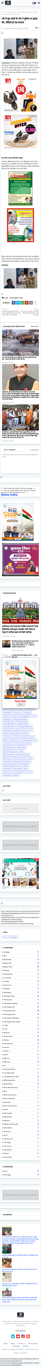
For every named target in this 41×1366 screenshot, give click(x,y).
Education (6, 733)
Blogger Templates (17, 1349)
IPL (36, 740)
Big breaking (21, 959)
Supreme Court (7, 772)
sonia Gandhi (17, 768)
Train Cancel (28, 772)
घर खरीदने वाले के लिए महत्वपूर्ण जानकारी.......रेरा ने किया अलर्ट (24, 656)
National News (21, 747)
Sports (25, 768)
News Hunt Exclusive (9, 754)
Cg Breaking (6, 712)
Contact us (21, 1344)
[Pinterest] (26, 302)
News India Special (23, 754)
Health (32, 737)
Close (20, 704)
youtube (25, 1346)
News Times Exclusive (19, 758)
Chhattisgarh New (8, 723)
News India (9, 495)
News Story (6, 758)
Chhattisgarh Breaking (20, 719)
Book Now (20, 700)
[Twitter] (18, 302)
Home (4, 12)
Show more (34, 326)
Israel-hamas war (8, 744)
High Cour (6, 740)
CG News (6, 716)
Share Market (24, 765)
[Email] (31, 302)
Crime (30, 730)
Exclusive (17, 737)
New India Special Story (10, 751)
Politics (30, 758)
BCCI (21, 956)
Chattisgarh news (25, 716)
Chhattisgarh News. (9, 726)
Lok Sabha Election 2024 (23, 744)
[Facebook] (14, 302)
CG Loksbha (27, 712)
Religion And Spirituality (10, 765)
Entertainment (7, 737)
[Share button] (35, 302)
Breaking (20, 709)
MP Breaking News (8, 747)
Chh (35, 716)
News (21, 751)
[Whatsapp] (22, 302)
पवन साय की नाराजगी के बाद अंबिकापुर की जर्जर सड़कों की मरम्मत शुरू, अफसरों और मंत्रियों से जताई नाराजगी (19, 358)
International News (26, 740)
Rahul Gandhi (7, 761)
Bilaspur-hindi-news (9, 709)
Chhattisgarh (7, 719)
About (13, 1344)
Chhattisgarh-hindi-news (25, 726)
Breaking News (30, 709)
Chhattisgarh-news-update (11, 730)
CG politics (14, 716)
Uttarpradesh (7, 775)
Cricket (24, 730)
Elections (25, 733)
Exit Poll (25, 737)
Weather (16, 775)
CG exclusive (17, 712)
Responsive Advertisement (20, 808)
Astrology (21, 952)
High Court (15, 740)
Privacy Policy (33, 1344)
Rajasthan (27, 761)
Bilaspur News (21, 967)
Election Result (16, 733)
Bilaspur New (21, 963)
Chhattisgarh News (13, 12)
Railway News (18, 761)
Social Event (6, 768)
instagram (16, 1346)
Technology (18, 772)
